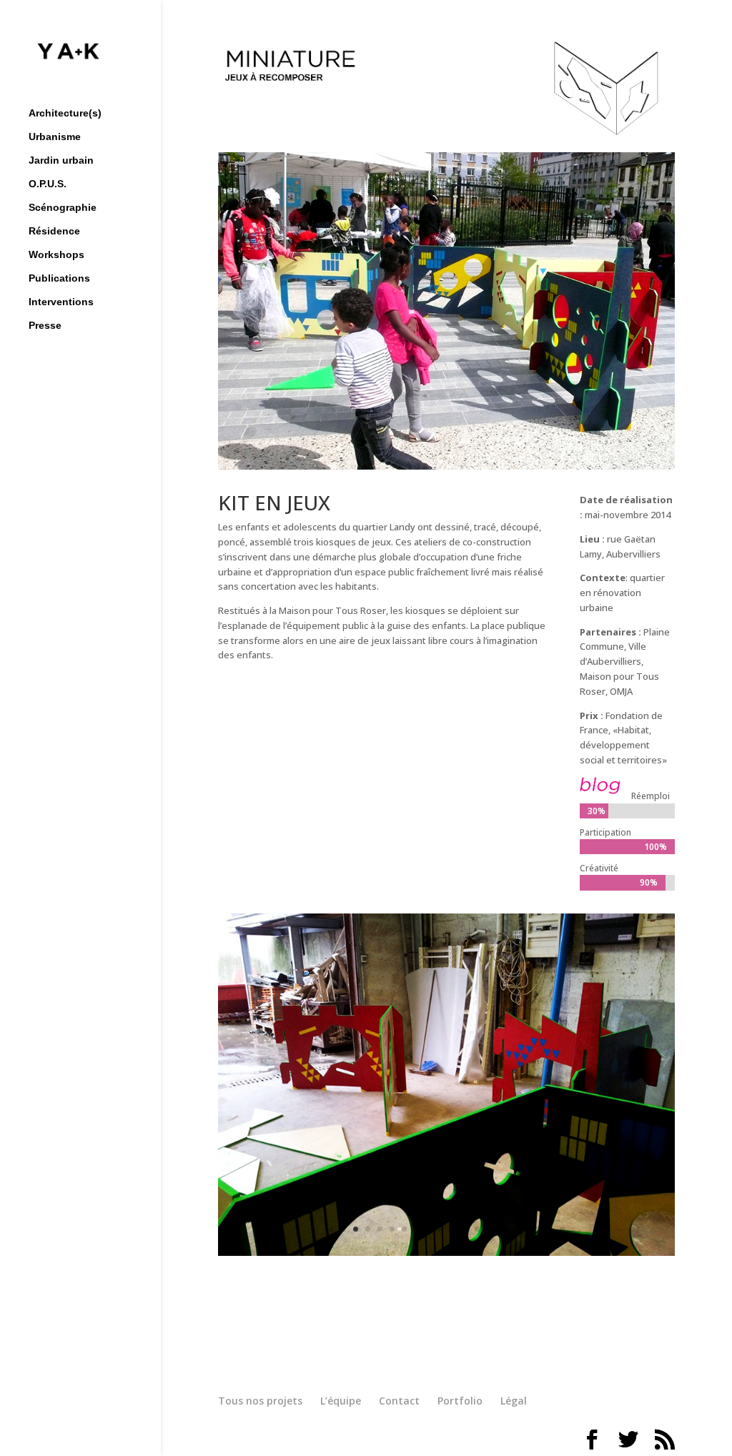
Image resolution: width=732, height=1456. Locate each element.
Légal (513, 1400)
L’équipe (340, 1400)
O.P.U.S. (47, 184)
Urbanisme (55, 137)
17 (525, 1229)
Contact (399, 1400)
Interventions (61, 302)
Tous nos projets (260, 1400)
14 (489, 1229)
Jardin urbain (61, 160)
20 (562, 1229)
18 (537, 1229)
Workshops (56, 254)
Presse (45, 325)
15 (501, 1229)
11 (452, 1229)
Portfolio (460, 1400)
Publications (59, 278)
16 (513, 1229)
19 (550, 1229)
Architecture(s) (65, 113)
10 (440, 1229)
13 (477, 1229)
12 (465, 1229)
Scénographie (63, 207)
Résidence (54, 231)
